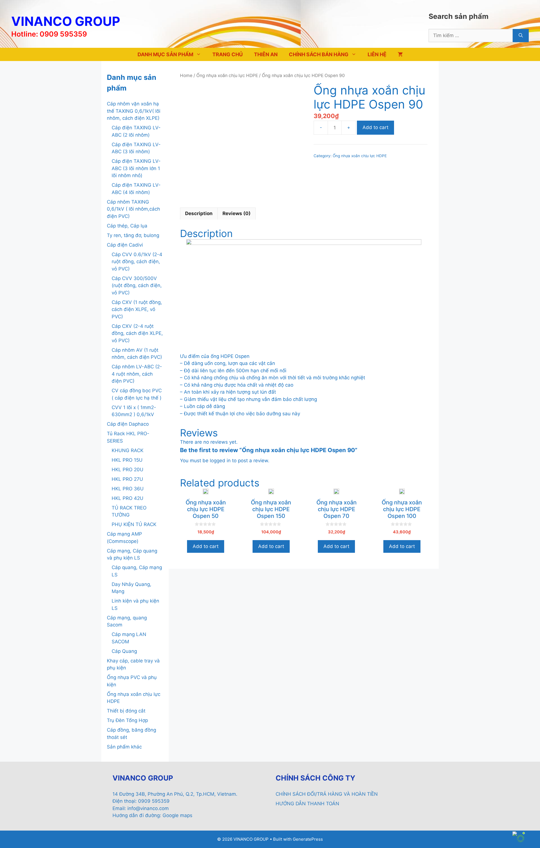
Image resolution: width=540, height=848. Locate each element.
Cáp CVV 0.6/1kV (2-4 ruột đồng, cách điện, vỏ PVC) (137, 262)
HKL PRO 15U (127, 460)
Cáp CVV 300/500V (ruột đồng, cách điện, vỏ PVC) (137, 286)
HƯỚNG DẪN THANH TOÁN (307, 803)
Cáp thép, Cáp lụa (127, 226)
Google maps (177, 815)
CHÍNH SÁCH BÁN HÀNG (318, 54)
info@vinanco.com (148, 808)
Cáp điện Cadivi (125, 245)
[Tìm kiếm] (521, 35)
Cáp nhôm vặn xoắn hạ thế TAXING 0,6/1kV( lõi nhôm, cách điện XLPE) (133, 111)
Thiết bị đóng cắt (126, 711)
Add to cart (375, 127)
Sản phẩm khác (124, 747)
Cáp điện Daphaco (128, 424)
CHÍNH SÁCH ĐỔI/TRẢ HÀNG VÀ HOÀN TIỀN (327, 794)
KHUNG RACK (127, 450)
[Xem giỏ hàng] (400, 54)
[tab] (199, 214)
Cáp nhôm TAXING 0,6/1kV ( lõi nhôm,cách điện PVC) (133, 209)
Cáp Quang (124, 651)
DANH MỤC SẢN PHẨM (165, 54)
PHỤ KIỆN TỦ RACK (134, 524)
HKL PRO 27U (127, 479)
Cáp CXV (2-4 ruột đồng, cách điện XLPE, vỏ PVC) (137, 333)
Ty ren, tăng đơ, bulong (133, 235)
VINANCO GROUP (65, 21)
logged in (220, 460)
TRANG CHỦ (227, 54)
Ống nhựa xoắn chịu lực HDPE (227, 75)
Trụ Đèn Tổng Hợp (127, 720)
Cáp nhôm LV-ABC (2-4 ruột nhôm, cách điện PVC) (137, 374)
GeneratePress (308, 839)
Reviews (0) (236, 213)
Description (199, 213)
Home (186, 75)
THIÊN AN (266, 54)
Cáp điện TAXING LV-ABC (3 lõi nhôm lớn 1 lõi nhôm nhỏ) (136, 168)
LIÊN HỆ (377, 54)
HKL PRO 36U (128, 488)
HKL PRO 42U (127, 498)
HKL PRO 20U (127, 469)
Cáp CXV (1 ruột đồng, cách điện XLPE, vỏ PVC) (137, 309)
